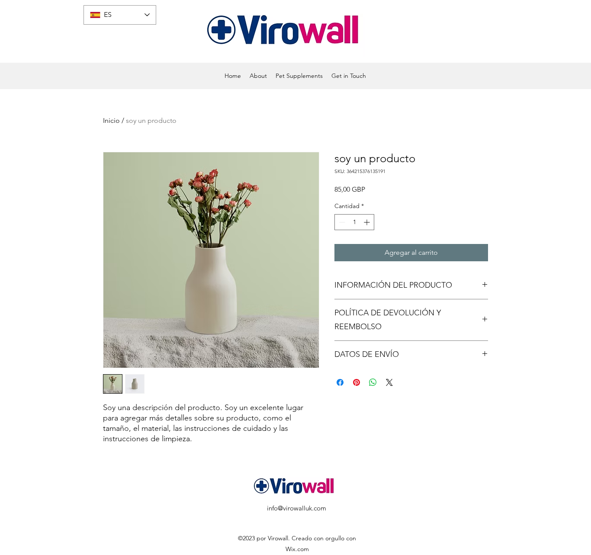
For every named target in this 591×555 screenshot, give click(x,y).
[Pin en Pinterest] (356, 382)
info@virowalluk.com (296, 508)
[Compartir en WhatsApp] (373, 382)
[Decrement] (341, 222)
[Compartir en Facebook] (340, 382)
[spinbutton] (354, 222)
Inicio (111, 120)
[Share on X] (389, 382)
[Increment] (367, 222)
